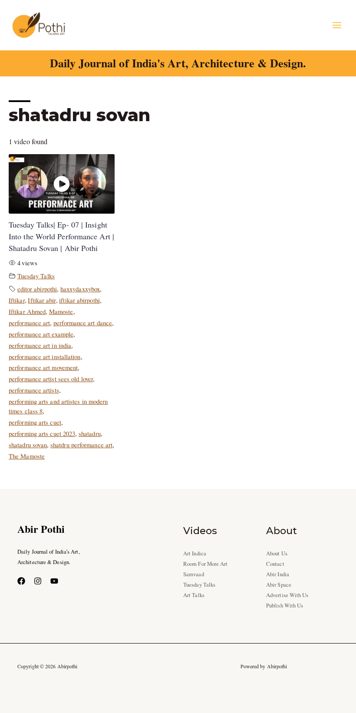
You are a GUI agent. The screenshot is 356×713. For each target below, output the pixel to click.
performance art (29, 322)
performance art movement (43, 367)
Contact (275, 564)
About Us (276, 553)
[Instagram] (38, 581)
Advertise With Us (287, 595)
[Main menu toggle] (336, 25)
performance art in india (40, 345)
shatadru (90, 433)
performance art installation (45, 356)
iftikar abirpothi (79, 300)
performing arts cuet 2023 (42, 433)
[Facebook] (21, 581)
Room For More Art (205, 564)
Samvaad (193, 574)
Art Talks (193, 595)
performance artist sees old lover (51, 378)
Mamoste (61, 311)
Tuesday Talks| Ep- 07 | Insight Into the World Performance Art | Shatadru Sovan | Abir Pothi (61, 236)
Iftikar (17, 300)
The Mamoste (27, 456)
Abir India (277, 574)
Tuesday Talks (36, 275)
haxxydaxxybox (80, 288)
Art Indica (194, 553)
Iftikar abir (42, 300)
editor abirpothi (37, 288)
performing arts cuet (35, 422)
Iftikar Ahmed (27, 311)
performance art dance (82, 322)
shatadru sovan (28, 444)
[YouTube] (54, 581)
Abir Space (278, 584)
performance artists (34, 390)
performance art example (41, 334)
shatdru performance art (81, 444)
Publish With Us (284, 605)
